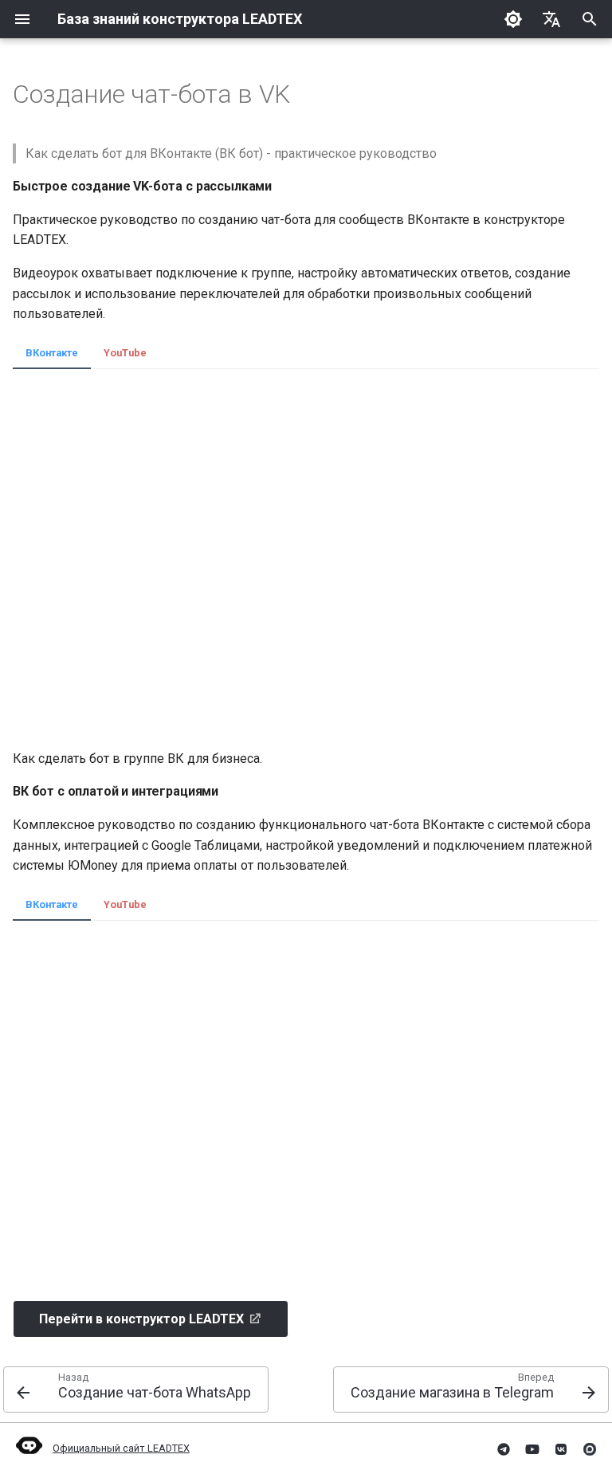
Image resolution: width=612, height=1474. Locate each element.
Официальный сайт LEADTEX (121, 1448)
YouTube (125, 353)
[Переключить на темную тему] (513, 19)
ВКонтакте (52, 353)
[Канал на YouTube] (532, 1448)
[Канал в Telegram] (503, 1448)
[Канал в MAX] (589, 1448)
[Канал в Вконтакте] (561, 1448)
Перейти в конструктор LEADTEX (141, 1319)
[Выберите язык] (551, 19)
